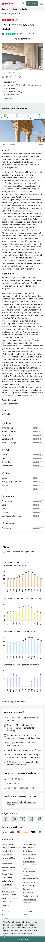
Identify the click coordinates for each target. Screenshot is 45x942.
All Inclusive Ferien (9, 898)
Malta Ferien (7, 877)
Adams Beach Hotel (31, 882)
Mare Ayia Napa (29, 886)
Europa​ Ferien (7, 844)
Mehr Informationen (23, 933)
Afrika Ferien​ (7, 854)
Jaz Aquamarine (29, 899)
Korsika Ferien (28, 858)
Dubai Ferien (7, 884)
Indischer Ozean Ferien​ (11, 848)
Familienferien (7, 905)
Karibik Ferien (7, 851)
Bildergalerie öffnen (40, 67)
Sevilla (24, 9)
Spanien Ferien (29, 868)
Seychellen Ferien (9, 895)
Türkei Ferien (7, 871)
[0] (22, 3)
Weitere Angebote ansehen (14, 108)
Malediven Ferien (8, 867)
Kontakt (32, 3)
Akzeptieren (22, 939)
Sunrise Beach (28, 889)
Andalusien (15, 9)
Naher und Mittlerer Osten (9, 859)
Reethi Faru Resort (30, 896)
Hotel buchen (28, 848)
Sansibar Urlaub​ (29, 854)
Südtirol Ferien (29, 875)
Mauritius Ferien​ (29, 865)
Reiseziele (7, 839)
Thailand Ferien (29, 861)
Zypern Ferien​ (7, 874)
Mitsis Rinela (28, 892)
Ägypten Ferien (8, 891)
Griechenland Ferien (10, 888)
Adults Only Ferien (30, 844)
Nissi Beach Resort (30, 879)
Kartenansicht (23, 38)
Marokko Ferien (29, 872)
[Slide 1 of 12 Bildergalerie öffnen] (22, 56)
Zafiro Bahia (28, 903)
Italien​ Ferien (7, 864)
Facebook (5, 819)
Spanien (5, 9)
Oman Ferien (28, 851)
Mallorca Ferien (8, 881)
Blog (31, 819)
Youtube (22, 819)
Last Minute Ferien (9, 902)
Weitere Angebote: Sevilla (13, 702)
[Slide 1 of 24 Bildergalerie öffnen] (22, 131)
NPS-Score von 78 (15, 762)
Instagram (14, 819)
